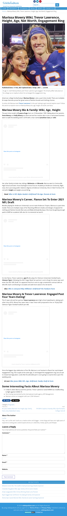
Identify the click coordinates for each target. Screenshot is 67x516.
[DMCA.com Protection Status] (29, 512)
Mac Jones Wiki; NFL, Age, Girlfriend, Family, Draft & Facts (31, 381)
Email (4, 462)
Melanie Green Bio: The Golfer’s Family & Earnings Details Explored (22, 486)
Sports (40, 8)
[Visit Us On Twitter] (37, 1)
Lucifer (45, 87)
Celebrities (24, 8)
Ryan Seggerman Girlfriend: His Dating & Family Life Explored (21, 495)
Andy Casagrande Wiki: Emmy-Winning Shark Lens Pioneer (20, 492)
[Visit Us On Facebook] (34, 1)
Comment (6, 433)
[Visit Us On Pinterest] (40, 1)
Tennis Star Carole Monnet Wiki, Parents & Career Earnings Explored (23, 498)
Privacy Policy (46, 508)
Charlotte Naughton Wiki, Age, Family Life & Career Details (20, 489)
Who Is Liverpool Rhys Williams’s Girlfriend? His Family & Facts (31, 289)
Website (5, 469)
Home (4, 8)
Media (33, 8)
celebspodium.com (28, 505)
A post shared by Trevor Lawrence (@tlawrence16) (26, 364)
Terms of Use (34, 508)
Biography (13, 8)
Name (4, 455)
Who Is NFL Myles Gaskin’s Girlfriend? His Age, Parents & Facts (32, 194)
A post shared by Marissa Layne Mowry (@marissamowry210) (26, 177)
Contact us (49, 8)
